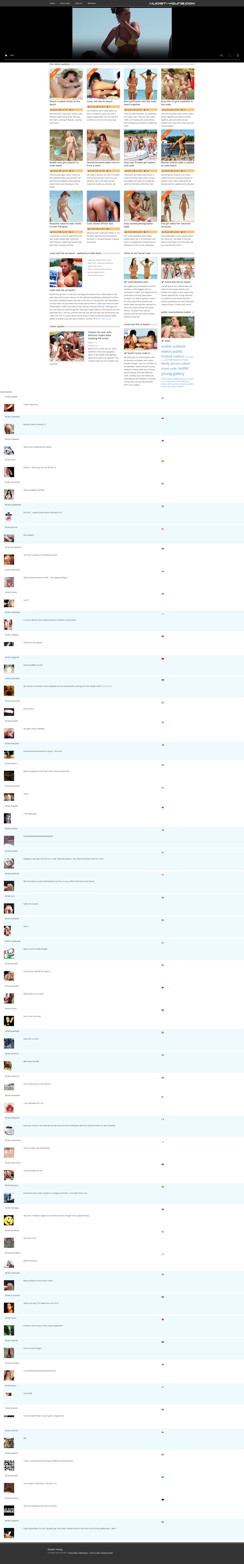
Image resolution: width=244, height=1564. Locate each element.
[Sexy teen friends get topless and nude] (140, 145)
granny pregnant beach (96, 272)
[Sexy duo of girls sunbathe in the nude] (178, 84)
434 (147, 110)
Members (92, 3)
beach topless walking (170, 379)
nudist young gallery (175, 371)
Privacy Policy (73, 1553)
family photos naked (175, 363)
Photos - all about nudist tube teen (100, 269)
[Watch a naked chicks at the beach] (66, 84)
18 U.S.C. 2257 (95, 1553)
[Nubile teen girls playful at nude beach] (66, 145)
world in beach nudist (95, 275)
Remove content (107, 1553)
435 (147, 171)
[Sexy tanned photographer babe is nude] (140, 206)
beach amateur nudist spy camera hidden (177, 385)
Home (52, 3)
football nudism (172, 356)
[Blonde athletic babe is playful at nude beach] (178, 145)
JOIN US (78, 3)
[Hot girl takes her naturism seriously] (178, 206)
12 (110, 229)
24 (72, 110)
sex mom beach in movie (176, 359)
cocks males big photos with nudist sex (175, 382)
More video (65, 3)
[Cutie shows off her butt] (103, 206)
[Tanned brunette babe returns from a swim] (103, 145)
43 (110, 171)
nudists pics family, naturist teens (99, 260)
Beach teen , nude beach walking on (100, 263)
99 (184, 110)
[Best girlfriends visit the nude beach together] (140, 84)
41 (110, 107)
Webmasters (83, 1553)
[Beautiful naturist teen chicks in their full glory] (66, 206)
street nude (169, 368)
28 (72, 171)
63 (72, 232)
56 (184, 171)
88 (184, 232)
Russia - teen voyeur (95, 266)
